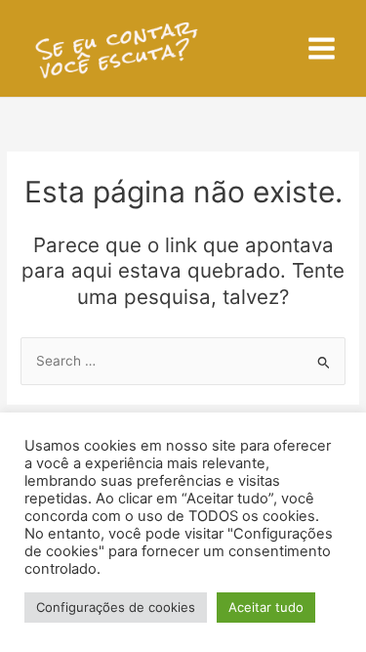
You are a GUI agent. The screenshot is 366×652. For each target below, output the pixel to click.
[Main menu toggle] (322, 48)
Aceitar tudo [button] (266, 607)
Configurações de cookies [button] (115, 607)
